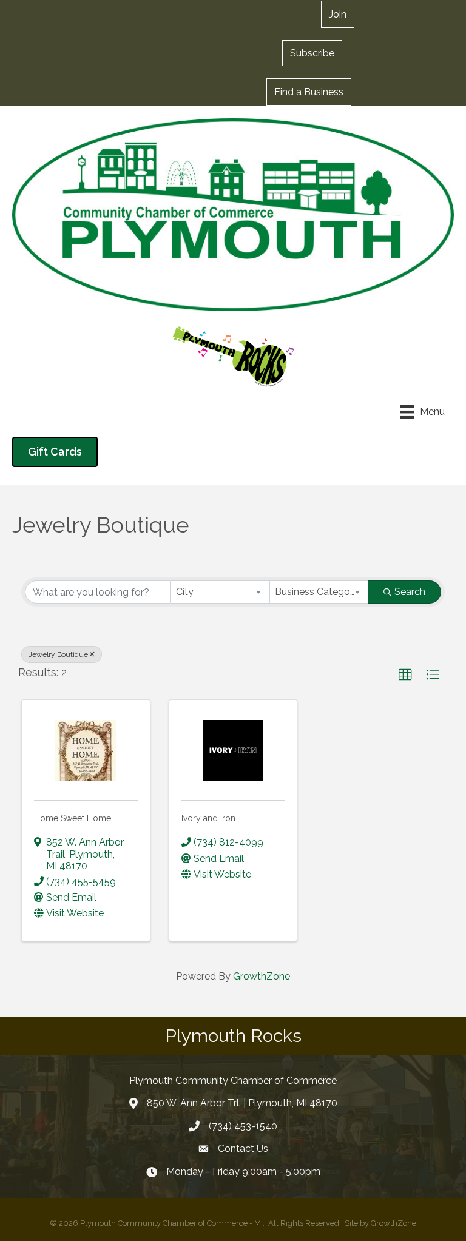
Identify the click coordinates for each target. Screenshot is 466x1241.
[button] (312, 53)
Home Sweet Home (72, 818)
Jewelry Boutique (58, 654)
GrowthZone (261, 976)
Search (409, 591)
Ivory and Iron (208, 818)
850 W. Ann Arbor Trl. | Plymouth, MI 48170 (242, 1103)
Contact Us (243, 1148)
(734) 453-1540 (243, 1126)
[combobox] (220, 592)
